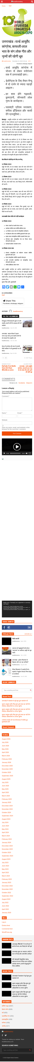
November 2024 (7, 809)
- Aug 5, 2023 (23, 641)
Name (4, 413)
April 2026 (5, 752)
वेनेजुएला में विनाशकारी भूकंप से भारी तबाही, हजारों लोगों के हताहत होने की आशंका (12, 323)
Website (4, 420)
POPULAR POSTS (8, 634)
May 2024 (5, 829)
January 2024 (6, 842)
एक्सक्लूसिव (5, 1019)
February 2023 (7, 879)
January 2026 (6, 762)
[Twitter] (6, 1035)
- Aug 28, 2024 (23, 664)
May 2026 (5, 749)
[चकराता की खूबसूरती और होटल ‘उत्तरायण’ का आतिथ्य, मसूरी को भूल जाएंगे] (6, 651)
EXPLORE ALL (28, 633)
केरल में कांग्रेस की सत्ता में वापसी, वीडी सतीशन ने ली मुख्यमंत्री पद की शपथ (11, 348)
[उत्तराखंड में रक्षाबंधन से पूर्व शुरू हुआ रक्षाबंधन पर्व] (6, 977)
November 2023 (7, 849)
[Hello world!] (6, 641)
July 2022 (5, 902)
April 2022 (5, 909)
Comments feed (7, 929)
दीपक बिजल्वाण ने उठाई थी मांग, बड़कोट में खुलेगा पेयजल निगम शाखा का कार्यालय (22, 671)
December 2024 (7, 806)
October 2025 (6, 772)
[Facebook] (2, 1035)
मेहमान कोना (5, 1009)
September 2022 (7, 896)
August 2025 (6, 779)
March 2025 (6, 796)
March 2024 (6, 836)
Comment (5, 396)
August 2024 (6, 819)
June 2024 (5, 826)
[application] (17, 446)
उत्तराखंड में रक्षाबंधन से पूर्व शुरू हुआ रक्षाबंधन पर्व (15, 701)
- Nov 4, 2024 (23, 655)
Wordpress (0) (13, 383)
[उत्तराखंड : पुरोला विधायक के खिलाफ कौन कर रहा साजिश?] (6, 662)
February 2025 (7, 799)
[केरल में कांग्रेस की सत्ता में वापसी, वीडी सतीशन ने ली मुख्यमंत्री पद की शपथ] (27, 349)
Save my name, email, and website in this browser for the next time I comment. (16, 428)
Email (19, 413)
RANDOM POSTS (8, 939)
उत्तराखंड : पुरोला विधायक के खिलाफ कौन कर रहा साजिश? (20, 661)
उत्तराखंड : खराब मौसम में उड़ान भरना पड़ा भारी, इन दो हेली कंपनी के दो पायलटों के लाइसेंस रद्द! (11, 335)
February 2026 (7, 759)
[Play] (4, 453)
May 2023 (5, 869)
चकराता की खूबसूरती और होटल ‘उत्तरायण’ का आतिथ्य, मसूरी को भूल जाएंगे (22, 650)
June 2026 (5, 746)
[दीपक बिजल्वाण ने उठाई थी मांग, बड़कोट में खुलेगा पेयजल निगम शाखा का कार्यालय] (6, 672)
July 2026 (5, 742)
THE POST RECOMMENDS (10, 316)
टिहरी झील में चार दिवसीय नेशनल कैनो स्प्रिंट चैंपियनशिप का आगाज (9, 368)
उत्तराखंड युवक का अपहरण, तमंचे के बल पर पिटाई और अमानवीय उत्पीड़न (22, 952)
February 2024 (7, 839)
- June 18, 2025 (13, 340)
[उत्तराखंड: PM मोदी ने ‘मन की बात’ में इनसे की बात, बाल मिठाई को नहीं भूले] (6, 945)
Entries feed (6, 925)
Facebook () (22, 383)
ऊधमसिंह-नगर (6, 1016)
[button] (17, 447)
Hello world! (15, 638)
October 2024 (6, 812)
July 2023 (5, 862)
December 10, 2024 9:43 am (19, 61)
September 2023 (7, 856)
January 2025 (6, 802)
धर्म (2, 1012)
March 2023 (6, 876)
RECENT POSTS (7, 971)
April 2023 (5, 872)
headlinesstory (7, 61)
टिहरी (3, 295)
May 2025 (5, 789)
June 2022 (5, 906)
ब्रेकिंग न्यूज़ (5, 1006)
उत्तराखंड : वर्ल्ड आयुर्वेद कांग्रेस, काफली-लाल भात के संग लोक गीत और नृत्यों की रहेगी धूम (25, 369)
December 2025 (7, 766)
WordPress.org (7, 932)
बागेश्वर (4, 1022)
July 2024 (5, 822)
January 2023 (6, 882)
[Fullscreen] (30, 453)
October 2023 (6, 852)
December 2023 (7, 846)
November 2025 (7, 769)
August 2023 (6, 859)
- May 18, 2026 (13, 353)
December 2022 (7, 886)
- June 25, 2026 (13, 328)
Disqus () (29, 383)
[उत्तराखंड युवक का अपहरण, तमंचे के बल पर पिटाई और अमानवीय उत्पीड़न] (6, 953)
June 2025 (5, 786)
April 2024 (5, 832)
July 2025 (5, 782)
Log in (4, 922)
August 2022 (6, 899)
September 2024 (7, 816)
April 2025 (5, 792)
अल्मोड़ (4, 1026)
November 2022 (7, 889)
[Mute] (27, 453)
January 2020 (6, 912)
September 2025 (7, 776)
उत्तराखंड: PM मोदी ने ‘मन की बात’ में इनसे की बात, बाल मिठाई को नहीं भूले (22, 945)
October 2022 (6, 892)
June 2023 (5, 866)
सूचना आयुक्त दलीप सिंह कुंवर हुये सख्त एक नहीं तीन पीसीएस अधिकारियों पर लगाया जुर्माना (21, 985)
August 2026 (6, 739)
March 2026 (6, 756)
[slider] (15, 453)
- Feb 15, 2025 (23, 676)
